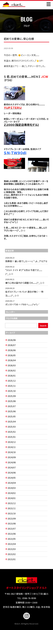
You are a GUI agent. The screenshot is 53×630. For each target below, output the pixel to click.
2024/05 (12, 477)
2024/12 (12, 441)
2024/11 (12, 447)
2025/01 (12, 436)
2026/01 (12, 375)
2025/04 (12, 421)
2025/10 (12, 390)
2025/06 (12, 411)
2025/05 (12, 416)
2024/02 (12, 492)
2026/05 (12, 355)
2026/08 (12, 339)
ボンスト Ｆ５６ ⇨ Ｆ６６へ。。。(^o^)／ (22, 304)
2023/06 (12, 533)
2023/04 (12, 543)
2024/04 (12, 482)
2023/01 (12, 559)
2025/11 (12, 385)
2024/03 (12, 487)
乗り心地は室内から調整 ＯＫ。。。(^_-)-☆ (24, 282)
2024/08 (12, 462)
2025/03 (12, 426)
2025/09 (12, 395)
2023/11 (12, 508)
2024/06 (12, 472)
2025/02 (12, 431)
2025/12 (12, 380)
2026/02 (12, 370)
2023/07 (12, 528)
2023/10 (12, 513)
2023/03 (12, 549)
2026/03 (12, 365)
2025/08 (12, 401)
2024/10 (12, 452)
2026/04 (12, 360)
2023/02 (12, 554)
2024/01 (12, 498)
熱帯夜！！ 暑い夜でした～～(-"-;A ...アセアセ (26, 261)
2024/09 (12, 457)
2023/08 (12, 523)
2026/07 (12, 345)
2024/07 (12, 467)
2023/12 (12, 503)
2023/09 (12, 518)
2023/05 (12, 538)
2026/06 (12, 350)
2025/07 (12, 406)
